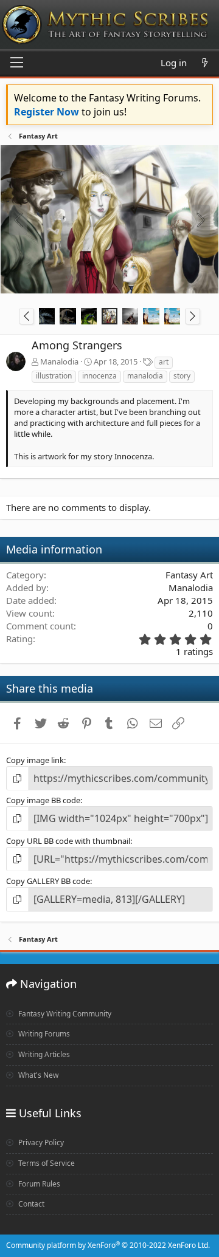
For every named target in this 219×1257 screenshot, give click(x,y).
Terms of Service (45, 1163)
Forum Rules (38, 1184)
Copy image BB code (43, 800)
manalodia (145, 376)
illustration (54, 376)
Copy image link (35, 760)
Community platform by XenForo (108, 1245)
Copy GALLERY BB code (48, 880)
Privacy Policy (40, 1142)
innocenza (99, 376)
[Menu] (16, 63)
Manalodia (59, 361)
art (164, 362)
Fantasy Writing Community (63, 1014)
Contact (30, 1204)
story (181, 376)
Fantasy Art (189, 575)
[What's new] (205, 63)
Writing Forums (43, 1034)
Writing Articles (43, 1054)
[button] (26, 316)
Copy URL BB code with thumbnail (68, 840)
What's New (37, 1075)
